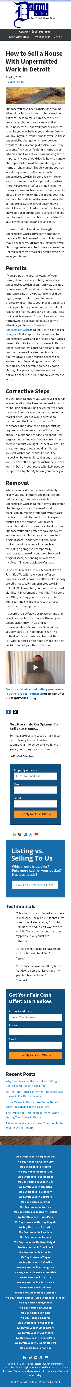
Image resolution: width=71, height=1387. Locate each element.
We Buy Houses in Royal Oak (35, 1171)
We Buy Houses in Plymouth (35, 1302)
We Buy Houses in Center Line (36, 1182)
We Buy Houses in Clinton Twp (35, 1282)
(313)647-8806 (41, 32)
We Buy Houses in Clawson (36, 1307)
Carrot (56, 1382)
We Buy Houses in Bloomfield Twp (35, 1343)
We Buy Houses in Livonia (35, 1237)
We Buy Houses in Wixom (36, 1313)
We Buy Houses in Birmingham (35, 1267)
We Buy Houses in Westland (35, 1187)
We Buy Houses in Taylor (35, 1202)
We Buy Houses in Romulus (35, 1252)
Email (18, 798)
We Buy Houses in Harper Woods (35, 1156)
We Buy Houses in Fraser (51, 1298)
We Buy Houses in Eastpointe (35, 1177)
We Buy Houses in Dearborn (35, 1192)
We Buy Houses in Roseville (35, 1227)
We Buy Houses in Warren (35, 1207)
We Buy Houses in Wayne (35, 1257)
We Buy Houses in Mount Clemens (35, 1292)
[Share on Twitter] (15, 712)
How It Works (41, 37)
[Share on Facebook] (8, 712)
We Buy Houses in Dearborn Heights (35, 1212)
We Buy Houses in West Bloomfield (35, 1272)
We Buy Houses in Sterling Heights (36, 1222)
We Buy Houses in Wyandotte (35, 1323)
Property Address (26, 770)
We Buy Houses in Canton (35, 1277)
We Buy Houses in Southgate (35, 1333)
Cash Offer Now (19, 37)
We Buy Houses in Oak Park (35, 1197)
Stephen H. (16, 82)
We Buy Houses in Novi (19, 1298)
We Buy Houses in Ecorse (35, 1318)
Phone (18, 784)
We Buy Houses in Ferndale (35, 1232)
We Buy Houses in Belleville (35, 1262)
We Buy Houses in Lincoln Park (35, 1328)
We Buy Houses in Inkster (35, 1287)
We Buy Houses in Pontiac (35, 1348)
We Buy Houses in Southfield (35, 1247)
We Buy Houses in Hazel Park (35, 1217)
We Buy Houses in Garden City (35, 1161)
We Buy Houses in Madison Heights (35, 1242)
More (56, 37)
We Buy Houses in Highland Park (35, 1338)
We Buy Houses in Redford (35, 1167)
